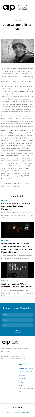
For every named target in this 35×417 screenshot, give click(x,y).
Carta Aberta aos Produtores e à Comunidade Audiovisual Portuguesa (15, 206)
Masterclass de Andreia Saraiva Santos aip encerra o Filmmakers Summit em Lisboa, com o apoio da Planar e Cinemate (16, 247)
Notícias (17, 20)
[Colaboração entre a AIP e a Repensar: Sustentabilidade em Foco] (17, 270)
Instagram (22, 378)
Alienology (26, 412)
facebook (22, 375)
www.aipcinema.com (25, 372)
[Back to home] (15, 7)
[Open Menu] (30, 12)
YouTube (21, 382)
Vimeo (21, 385)
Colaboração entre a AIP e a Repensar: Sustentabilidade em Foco (17, 285)
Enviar (18, 331)
